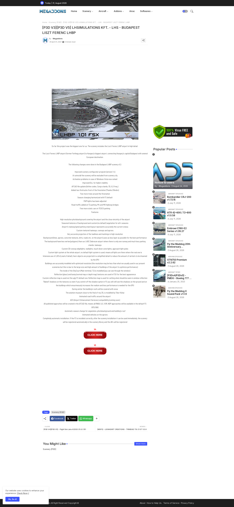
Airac (132, 11)
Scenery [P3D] (55, 22)
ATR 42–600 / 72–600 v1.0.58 (179, 214)
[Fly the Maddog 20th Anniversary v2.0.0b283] (159, 245)
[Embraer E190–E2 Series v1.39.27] (159, 229)
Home (74, 11)
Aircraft (102, 11)
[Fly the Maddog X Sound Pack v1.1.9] (159, 292)
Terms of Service (171, 503)
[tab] (74, 11)
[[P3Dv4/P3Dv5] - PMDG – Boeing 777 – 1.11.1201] (159, 276)
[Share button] (96, 418)
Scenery (86, 11)
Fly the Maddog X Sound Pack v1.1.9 (177, 292)
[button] (185, 11)
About (142, 503)
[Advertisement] (95, 66)
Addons (118, 11)
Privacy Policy (187, 503)
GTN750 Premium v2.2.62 (177, 261)
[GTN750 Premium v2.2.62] (159, 260)
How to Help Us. (154, 503)
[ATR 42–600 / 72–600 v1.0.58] (159, 213)
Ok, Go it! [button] (12, 499)
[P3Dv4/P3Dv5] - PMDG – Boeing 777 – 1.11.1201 (179, 277)
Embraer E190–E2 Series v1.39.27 (177, 229)
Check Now (22, 493)
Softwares (145, 11)
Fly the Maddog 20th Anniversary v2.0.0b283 (178, 245)
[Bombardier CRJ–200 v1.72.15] (159, 197)
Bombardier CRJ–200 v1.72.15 (179, 198)
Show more (141, 444)
